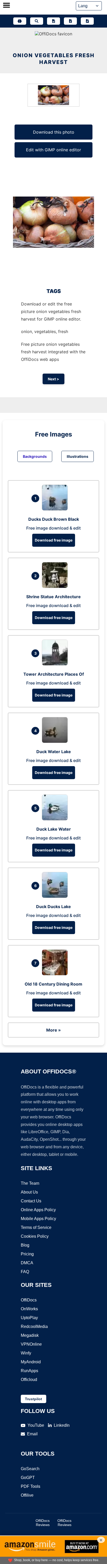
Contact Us (31, 1201)
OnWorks (29, 1309)
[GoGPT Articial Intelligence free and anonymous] (19, 21)
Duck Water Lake (53, 751)
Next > (53, 379)
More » (53, 1030)
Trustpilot (33, 1399)
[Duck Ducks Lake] (56, 896)
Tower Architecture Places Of (53, 674)
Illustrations (77, 456)
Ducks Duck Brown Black (53, 519)
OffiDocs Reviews (43, 1523)
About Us (29, 1192)
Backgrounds (35, 456)
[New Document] (53, 21)
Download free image (53, 540)
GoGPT (28, 1477)
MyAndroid (31, 1362)
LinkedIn (62, 1425)
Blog (25, 1245)
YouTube (36, 1425)
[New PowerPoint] (87, 21)
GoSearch (30, 1469)
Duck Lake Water (53, 829)
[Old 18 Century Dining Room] (56, 973)
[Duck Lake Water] (56, 819)
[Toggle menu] (6, 5)
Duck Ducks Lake (53, 906)
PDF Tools (30, 1486)
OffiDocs (29, 1300)
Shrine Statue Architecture (53, 596)
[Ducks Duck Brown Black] (56, 509)
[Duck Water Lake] (56, 741)
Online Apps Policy (38, 1210)
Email (32, 1434)
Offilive (27, 1495)
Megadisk (30, 1335)
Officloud (29, 1379)
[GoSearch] (36, 21)
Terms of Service (36, 1227)
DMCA (27, 1263)
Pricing (27, 1254)
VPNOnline (31, 1344)
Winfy (26, 1353)
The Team (30, 1183)
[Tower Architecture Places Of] (56, 664)
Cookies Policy (35, 1236)
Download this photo (53, 132)
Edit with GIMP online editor (53, 149)
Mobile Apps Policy (38, 1218)
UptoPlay (29, 1317)
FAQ (25, 1271)
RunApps (29, 1371)
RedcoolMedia (34, 1326)
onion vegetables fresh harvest (54, 58)
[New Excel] (70, 21)
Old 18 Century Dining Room (53, 984)
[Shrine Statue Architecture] (56, 586)
